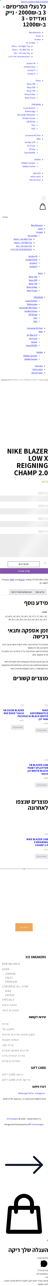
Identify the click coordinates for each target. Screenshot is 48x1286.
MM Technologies (36, 1124)
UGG (33, 128)
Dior (33, 125)
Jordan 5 (31, 70)
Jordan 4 (31, 73)
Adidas (37, 159)
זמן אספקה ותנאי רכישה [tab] (21, 592)
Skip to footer (41, 1)
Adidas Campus (28, 163)
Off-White (30, 121)
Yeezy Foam (30, 97)
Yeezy (38, 80)
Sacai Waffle (29, 152)
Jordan (37, 39)
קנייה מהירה (24, 571)
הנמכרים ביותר (35, 180)
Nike (39, 138)
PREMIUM (36, 104)
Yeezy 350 (31, 84)
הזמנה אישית (35, 176)
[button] (24, 29)
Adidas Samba (28, 166)
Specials (37, 173)
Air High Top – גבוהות (21, 46)
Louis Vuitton (29, 108)
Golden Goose (28, 118)
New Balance (35, 32)
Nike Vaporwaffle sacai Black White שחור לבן (36, 715)
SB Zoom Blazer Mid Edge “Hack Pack (13, 713)
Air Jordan (30, 42)
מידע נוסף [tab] (39, 592)
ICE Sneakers (12, 1118)
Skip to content (28, 1)
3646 (12, 579)
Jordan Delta (29, 66)
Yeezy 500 (31, 87)
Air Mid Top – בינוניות (21, 49)
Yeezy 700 (31, 90)
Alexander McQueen (26, 114)
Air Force (31, 145)
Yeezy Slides (30, 94)
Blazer (32, 149)
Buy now (24, 564)
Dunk (38, 36)
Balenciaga (30, 111)
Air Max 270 (30, 142)
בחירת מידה (41, 730)
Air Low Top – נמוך (22, 53)
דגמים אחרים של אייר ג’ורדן (19, 56)
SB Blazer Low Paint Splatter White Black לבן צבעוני (37, 769)
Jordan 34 (30, 63)
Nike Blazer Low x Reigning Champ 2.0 (37, 842)
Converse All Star (33, 135)
